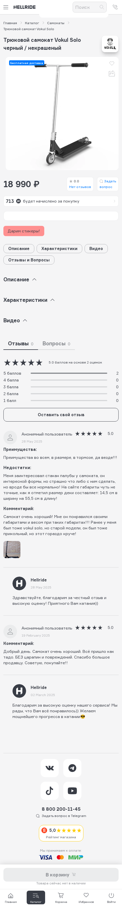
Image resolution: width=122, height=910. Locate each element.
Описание (19, 248)
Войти (111, 901)
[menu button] (6, 7)
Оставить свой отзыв (61, 414)
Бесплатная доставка (26, 63)
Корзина (61, 901)
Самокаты (55, 23)
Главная (10, 23)
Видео (96, 248)
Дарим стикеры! (24, 230)
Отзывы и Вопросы (29, 259)
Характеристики (59, 248)
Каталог (32, 23)
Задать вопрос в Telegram (64, 816)
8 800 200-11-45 (61, 809)
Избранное (86, 901)
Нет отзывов (80, 184)
